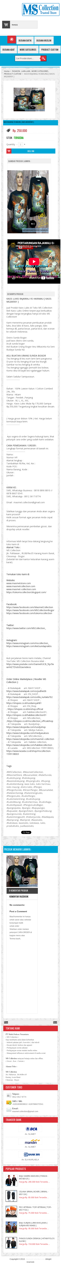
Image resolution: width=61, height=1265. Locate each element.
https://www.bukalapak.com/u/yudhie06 (26, 691)
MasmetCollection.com (35, 1259)
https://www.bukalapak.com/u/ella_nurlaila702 (29, 697)
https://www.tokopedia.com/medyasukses (27, 733)
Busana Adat (9, 49)
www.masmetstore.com (18, 583)
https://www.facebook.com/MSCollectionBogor (30, 610)
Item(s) (15, 25)
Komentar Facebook (18, 896)
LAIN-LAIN (25, 71)
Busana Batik (25, 40)
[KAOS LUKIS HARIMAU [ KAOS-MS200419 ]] (22, 871)
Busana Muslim (43, 40)
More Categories (28, 49)
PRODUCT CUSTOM (12, 74)
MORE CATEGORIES (40, 71)
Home (7, 71)
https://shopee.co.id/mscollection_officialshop (30, 721)
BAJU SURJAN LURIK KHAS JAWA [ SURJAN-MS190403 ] (33, 1224)
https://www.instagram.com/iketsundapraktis (29, 646)
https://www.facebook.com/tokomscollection (29, 613)
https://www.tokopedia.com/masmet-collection (30, 738)
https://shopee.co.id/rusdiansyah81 (24, 703)
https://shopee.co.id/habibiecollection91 (26, 715)
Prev (6, 1022)
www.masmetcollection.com (20, 586)
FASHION (16, 71)
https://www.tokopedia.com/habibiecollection (29, 744)
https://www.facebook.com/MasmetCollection (29, 607)
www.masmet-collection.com (21, 589)
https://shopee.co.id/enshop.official (25, 709)
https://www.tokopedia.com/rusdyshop (26, 727)
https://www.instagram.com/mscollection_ (27, 643)
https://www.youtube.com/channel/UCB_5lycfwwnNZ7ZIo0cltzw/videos (30, 666)
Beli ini (31, 151)
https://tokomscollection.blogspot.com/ (26, 592)
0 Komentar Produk (18, 890)
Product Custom (49, 49)
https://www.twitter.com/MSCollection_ (26, 628)
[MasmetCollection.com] (40, 10)
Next (55, 1022)
